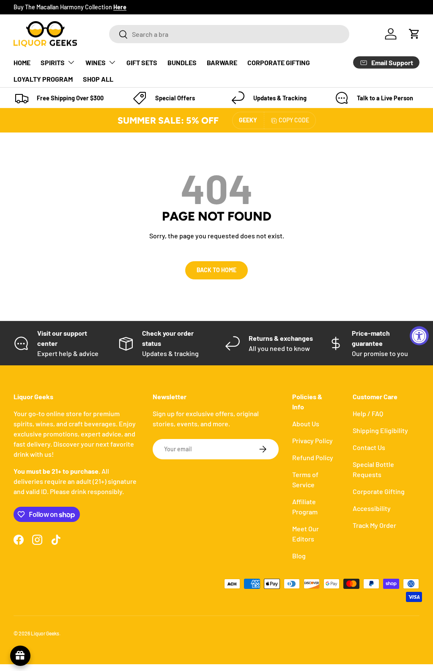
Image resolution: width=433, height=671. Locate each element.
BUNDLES (182, 62)
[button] (414, 34)
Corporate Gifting (379, 491)
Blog (299, 556)
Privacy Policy (312, 440)
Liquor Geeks (45, 633)
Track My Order (374, 525)
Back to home (216, 269)
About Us (305, 424)
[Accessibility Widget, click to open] (419, 335)
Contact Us (369, 447)
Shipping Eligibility (380, 430)
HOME (22, 62)
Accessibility (372, 508)
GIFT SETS (141, 62)
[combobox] (229, 34)
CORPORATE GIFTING (278, 62)
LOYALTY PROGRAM (43, 79)
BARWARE (222, 62)
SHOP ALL (98, 79)
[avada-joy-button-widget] (20, 656)
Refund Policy (312, 457)
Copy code (294, 120)
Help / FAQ (368, 413)
